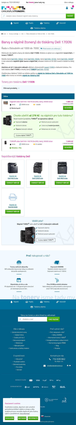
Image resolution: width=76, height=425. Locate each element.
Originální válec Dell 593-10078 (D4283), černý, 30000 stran (31, 101)
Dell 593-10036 (34, 59)
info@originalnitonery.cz (55, 365)
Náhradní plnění (19, 346)
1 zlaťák (37, 104)
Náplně (16, 23)
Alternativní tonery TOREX (57, 338)
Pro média (19, 367)
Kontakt (19, 370)
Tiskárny (46, 23)
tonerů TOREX (49, 67)
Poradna (57, 348)
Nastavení (22, 418)
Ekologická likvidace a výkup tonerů (57, 340)
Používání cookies (19, 362)
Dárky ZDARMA (57, 335)
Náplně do (13, 177)
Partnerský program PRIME (57, 343)
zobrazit (13, 183)
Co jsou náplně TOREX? (23, 135)
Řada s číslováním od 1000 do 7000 (35, 34)
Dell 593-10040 (17, 59)
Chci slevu (53, 319)
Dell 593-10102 (50, 59)
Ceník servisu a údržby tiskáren (19, 348)
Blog (57, 346)
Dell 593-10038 (67, 59)
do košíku (68, 108)
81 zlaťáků (38, 144)
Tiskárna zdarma (39, 28)
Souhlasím (9, 418)
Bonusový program (19, 340)
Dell (22, 34)
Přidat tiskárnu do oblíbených (52, 48)
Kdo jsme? (19, 359)
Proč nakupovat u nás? (57, 332)
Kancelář (62, 23)
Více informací (25, 413)
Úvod (4, 34)
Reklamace (19, 343)
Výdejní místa (19, 335)
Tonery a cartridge (13, 34)
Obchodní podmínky (19, 364)
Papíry (30, 23)
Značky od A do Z (19, 338)
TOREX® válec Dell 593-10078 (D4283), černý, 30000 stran (31, 141)
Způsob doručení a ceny (19, 332)
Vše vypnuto (33, 418)
